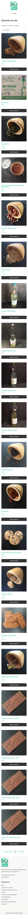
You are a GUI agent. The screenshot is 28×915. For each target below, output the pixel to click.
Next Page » (21, 851)
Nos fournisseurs (5, 897)
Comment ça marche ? (7, 887)
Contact (3, 892)
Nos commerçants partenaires (9, 894)
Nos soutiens (4, 899)
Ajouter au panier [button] (14, 317)
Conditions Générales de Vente (9, 890)
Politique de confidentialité (8, 901)
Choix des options (14, 69)
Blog (2, 885)
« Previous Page (7, 851)
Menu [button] (15, 13)
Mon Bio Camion (14, 5)
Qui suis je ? (4, 904)
